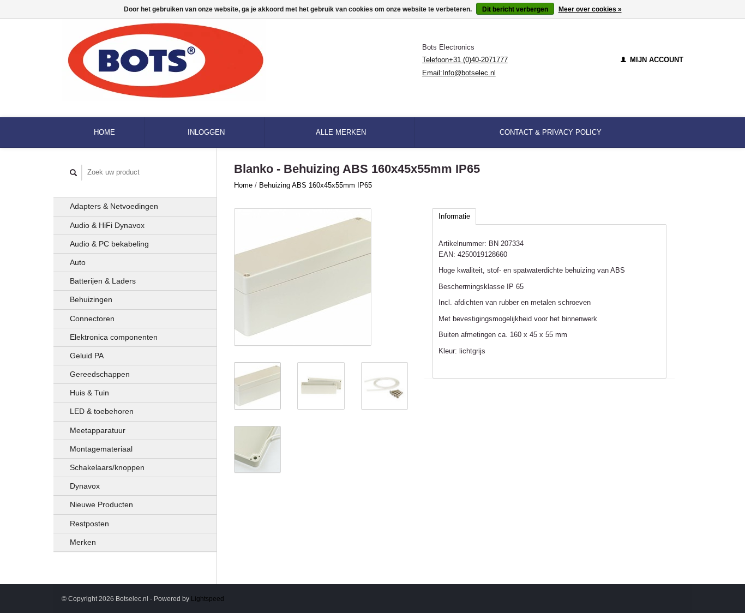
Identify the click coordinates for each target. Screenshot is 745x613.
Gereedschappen (100, 374)
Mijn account (655, 60)
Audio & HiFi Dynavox (107, 225)
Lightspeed (207, 598)
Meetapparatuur (97, 430)
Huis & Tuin (89, 392)
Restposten (89, 523)
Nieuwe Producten (101, 504)
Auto (78, 262)
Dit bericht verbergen (515, 9)
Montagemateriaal (101, 448)
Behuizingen (91, 299)
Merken (83, 542)
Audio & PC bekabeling (109, 243)
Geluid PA (87, 355)
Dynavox (85, 486)
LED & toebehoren (102, 411)
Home (104, 132)
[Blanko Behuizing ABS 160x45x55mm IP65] (303, 277)
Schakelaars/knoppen (107, 467)
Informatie (454, 216)
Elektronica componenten (114, 337)
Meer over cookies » (590, 9)
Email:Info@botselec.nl (459, 73)
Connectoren (92, 318)
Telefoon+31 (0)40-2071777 (465, 60)
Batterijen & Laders (103, 281)
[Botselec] (242, 60)
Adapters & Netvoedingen (114, 206)
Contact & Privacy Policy (551, 132)
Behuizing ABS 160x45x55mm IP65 (315, 185)
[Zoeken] (73, 173)
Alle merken (341, 132)
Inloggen (206, 132)
